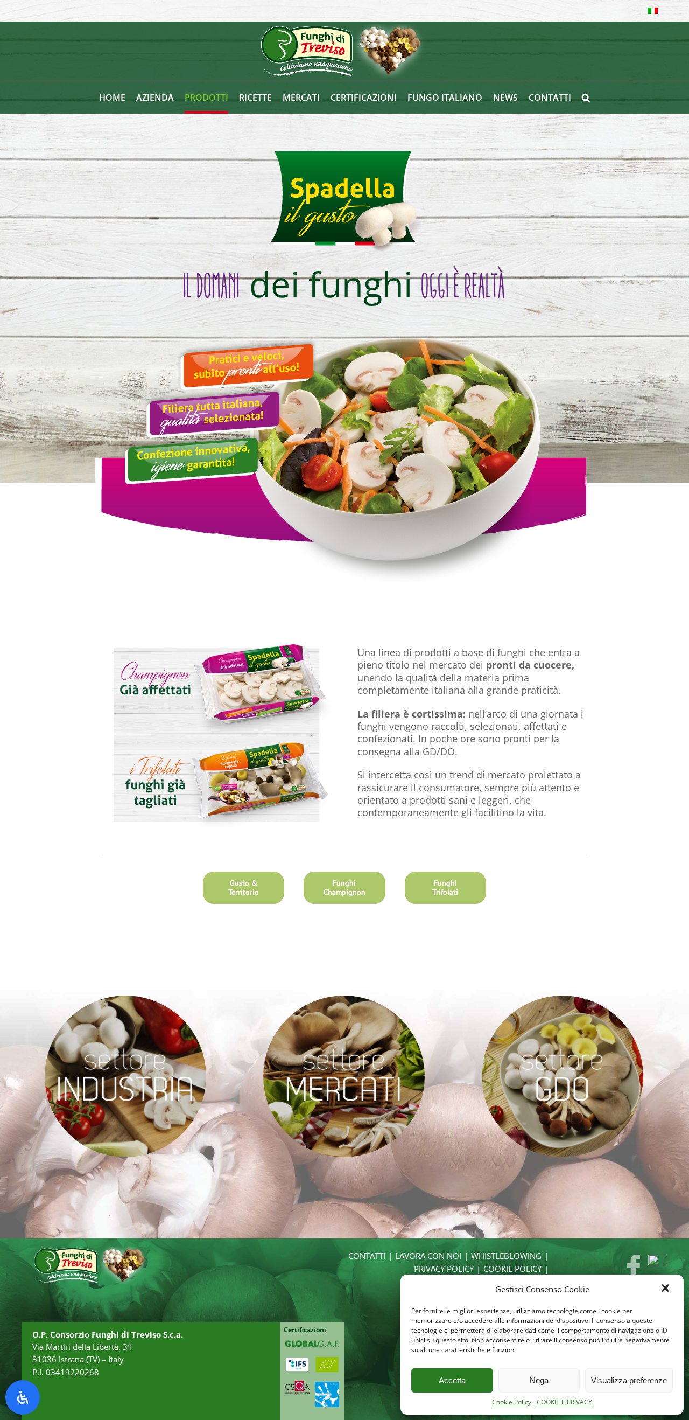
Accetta (452, 1380)
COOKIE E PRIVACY (564, 1402)
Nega (539, 1380)
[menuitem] (117, 97)
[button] (666, 1289)
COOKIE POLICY (512, 1269)
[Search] (586, 97)
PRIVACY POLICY (444, 1269)
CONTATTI (366, 1256)
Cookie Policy (511, 1402)
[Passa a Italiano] (653, 10)
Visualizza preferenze (629, 1380)
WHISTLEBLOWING (506, 1256)
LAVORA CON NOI (428, 1256)
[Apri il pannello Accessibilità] (22, 1397)
